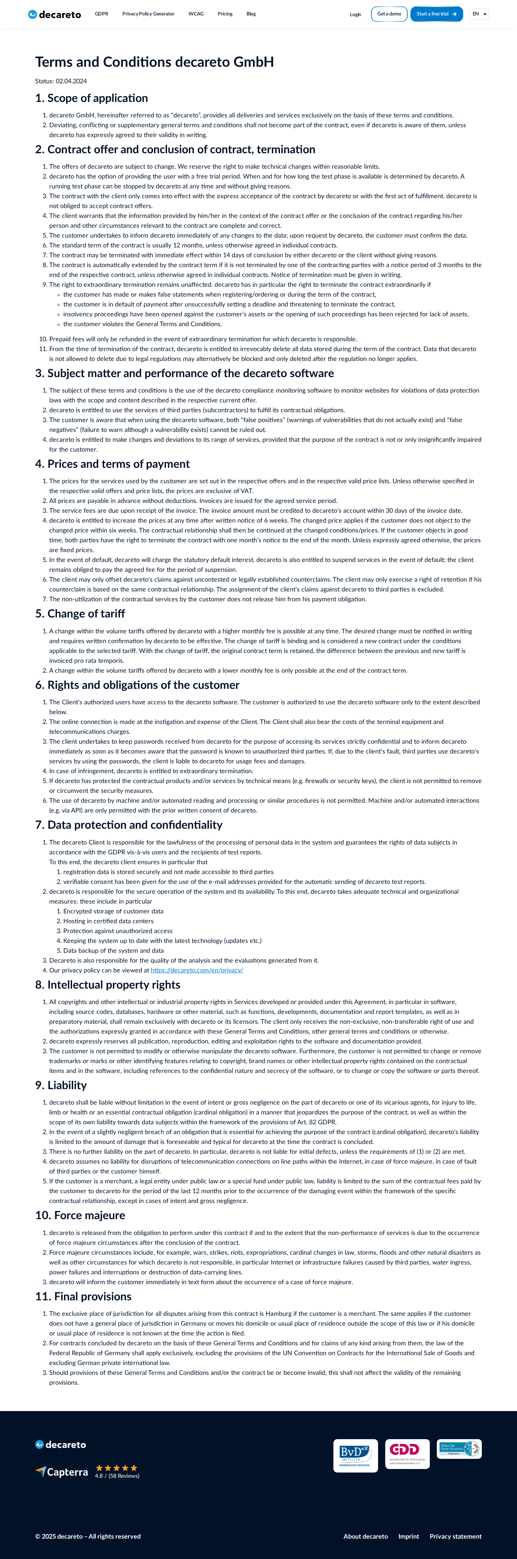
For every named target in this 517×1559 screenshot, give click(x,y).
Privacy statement (456, 1537)
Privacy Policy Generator (148, 14)
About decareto (366, 1537)
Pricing (225, 14)
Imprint (408, 1537)
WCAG (196, 14)
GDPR (102, 14)
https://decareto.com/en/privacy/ (197, 971)
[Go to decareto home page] (54, 14)
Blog (251, 14)
